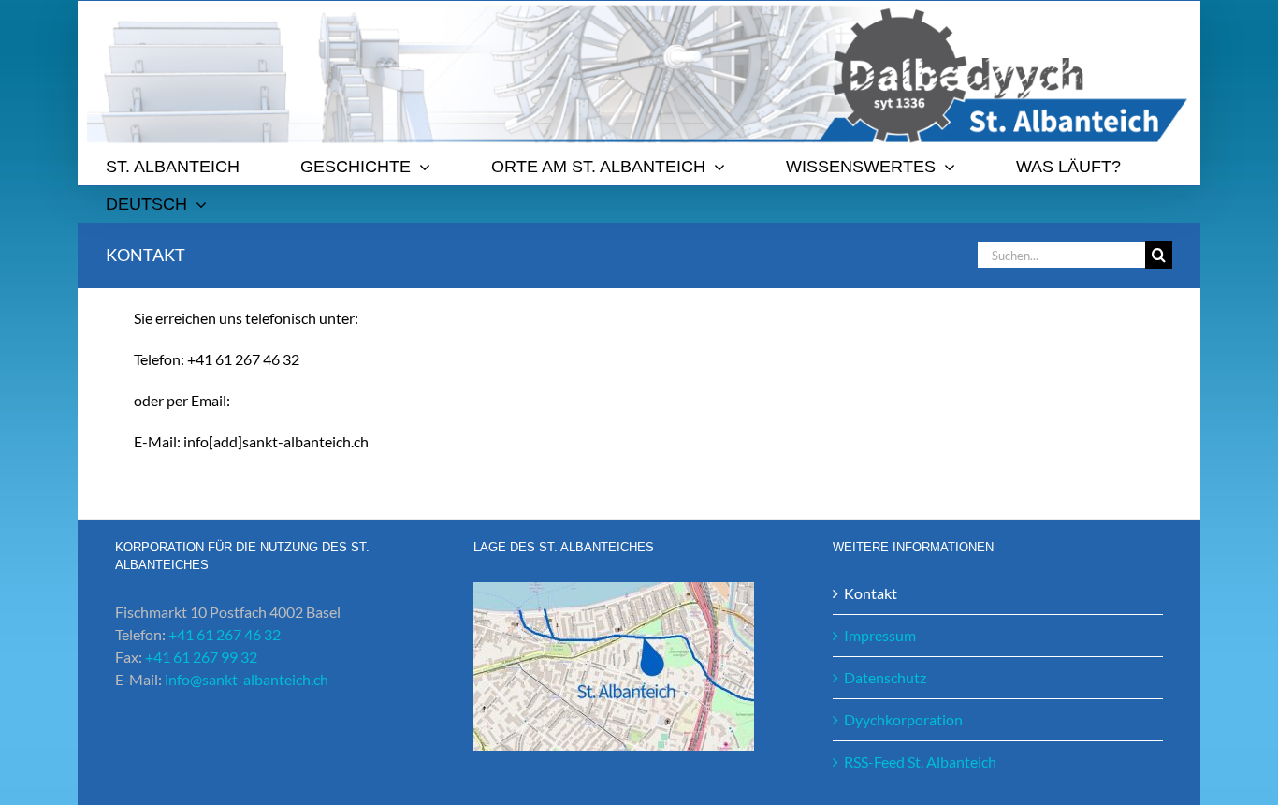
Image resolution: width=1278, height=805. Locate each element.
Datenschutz (885, 677)
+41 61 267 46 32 (224, 634)
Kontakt (870, 593)
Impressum (880, 635)
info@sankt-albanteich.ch (246, 679)
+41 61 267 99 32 (201, 657)
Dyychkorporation (903, 719)
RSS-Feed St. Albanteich (920, 761)
